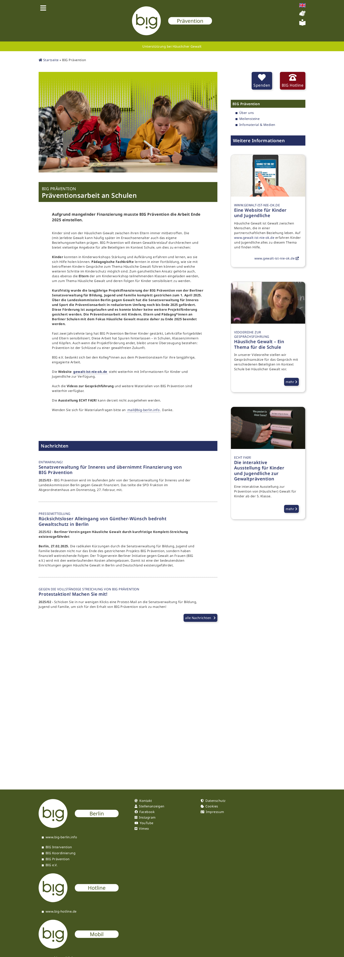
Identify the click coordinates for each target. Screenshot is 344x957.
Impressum (215, 811)
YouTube (146, 823)
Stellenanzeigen (151, 806)
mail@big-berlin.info (143, 410)
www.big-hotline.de (61, 911)
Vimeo (144, 828)
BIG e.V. (52, 865)
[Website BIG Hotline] (79, 901)
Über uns (246, 113)
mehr (290, 382)
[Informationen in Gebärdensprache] (302, 15)
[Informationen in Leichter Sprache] (302, 24)
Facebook (147, 811)
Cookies (211, 806)
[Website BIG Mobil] (79, 947)
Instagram (147, 817)
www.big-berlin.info (61, 837)
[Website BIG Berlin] (79, 827)
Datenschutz (215, 800)
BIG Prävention (58, 859)
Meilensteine (249, 119)
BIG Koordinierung (60, 853)
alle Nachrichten (198, 618)
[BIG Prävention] (172, 20)
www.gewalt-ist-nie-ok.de (254, 237)
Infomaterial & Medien (257, 125)
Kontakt (145, 800)
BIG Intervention (59, 847)
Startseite (50, 60)
